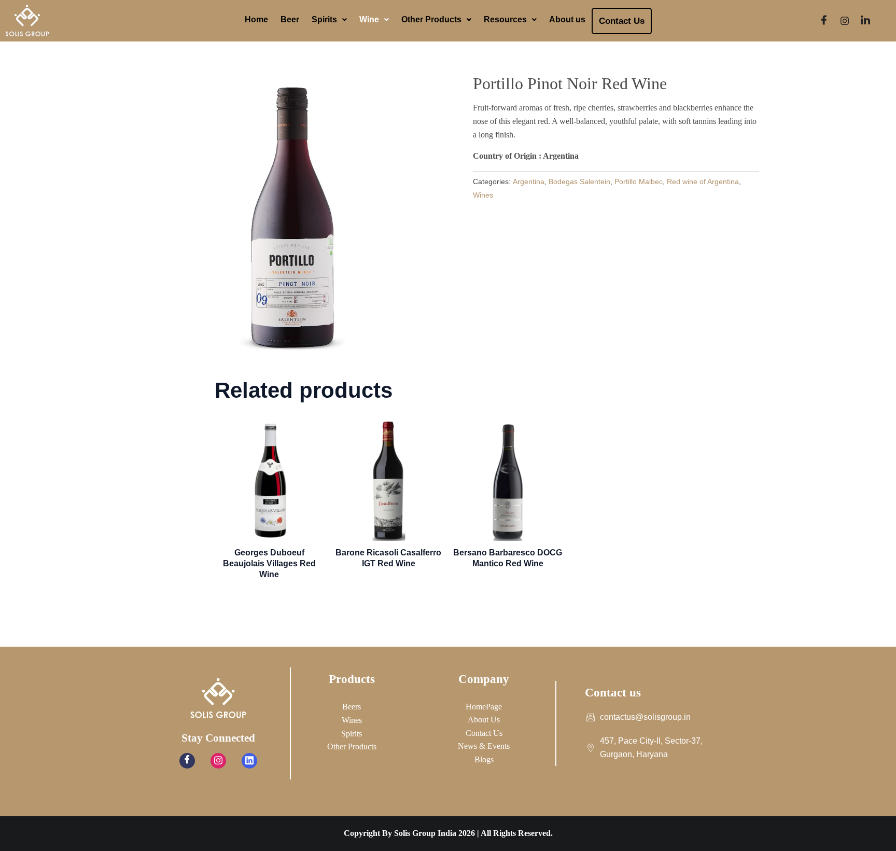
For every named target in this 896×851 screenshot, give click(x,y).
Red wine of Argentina (703, 181)
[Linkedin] (249, 761)
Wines (483, 195)
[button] (329, 20)
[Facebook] (824, 21)
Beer (290, 19)
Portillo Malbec (638, 181)
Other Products (431, 19)
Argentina (528, 181)
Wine (369, 19)
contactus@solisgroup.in (645, 717)
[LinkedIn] (865, 21)
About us (567, 19)
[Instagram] (844, 21)
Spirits (324, 19)
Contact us (622, 21)
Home (256, 19)
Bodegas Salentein (579, 181)
